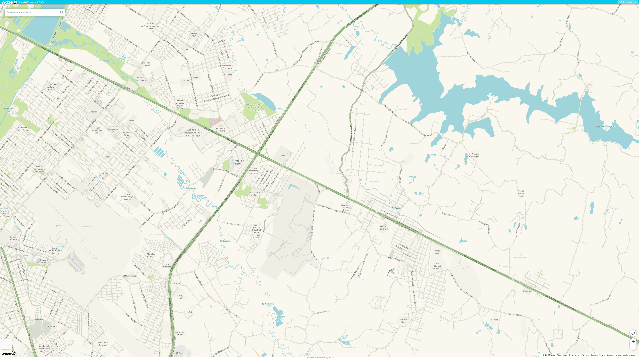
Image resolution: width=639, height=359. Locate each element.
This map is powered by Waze (320, 358)
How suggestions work (625, 355)
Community (574, 355)
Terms (602, 355)
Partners (585, 355)
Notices (610, 355)
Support (594, 355)
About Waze (562, 355)
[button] (633, 341)
